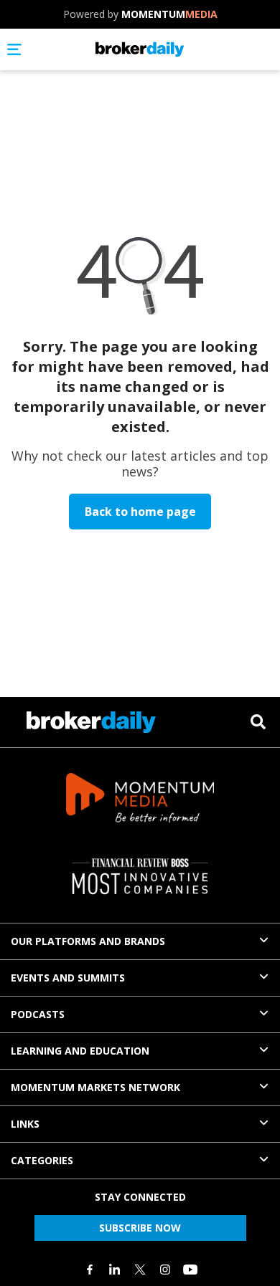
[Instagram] (165, 1269)
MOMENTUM (169, 14)
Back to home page (140, 511)
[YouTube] (190, 1269)
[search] (258, 721)
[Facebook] (90, 1269)
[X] (140, 1269)
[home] (139, 49)
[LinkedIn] (115, 1269)
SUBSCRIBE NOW (140, 1227)
